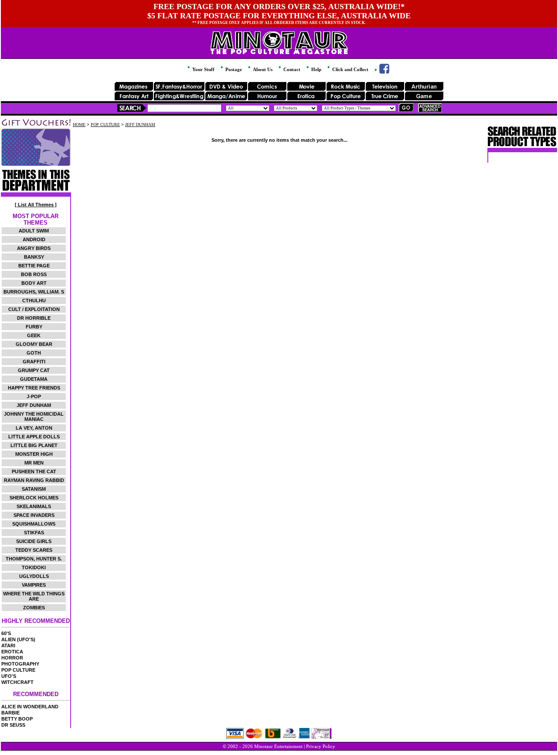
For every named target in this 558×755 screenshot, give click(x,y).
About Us (262, 69)
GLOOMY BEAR (34, 344)
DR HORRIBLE (34, 318)
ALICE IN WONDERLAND (29, 706)
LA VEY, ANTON (34, 427)
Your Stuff (202, 69)
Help (315, 69)
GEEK (34, 335)
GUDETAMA (34, 379)
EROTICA (12, 651)
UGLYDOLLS (34, 576)
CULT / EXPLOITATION (34, 309)
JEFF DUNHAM (34, 405)
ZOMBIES (34, 607)
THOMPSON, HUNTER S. (34, 558)
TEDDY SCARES (33, 550)
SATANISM (34, 489)
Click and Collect (349, 69)
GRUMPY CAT (34, 370)
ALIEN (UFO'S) (18, 639)
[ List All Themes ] (36, 204)
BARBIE (10, 712)
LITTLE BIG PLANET (34, 445)
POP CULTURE (18, 670)
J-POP (34, 396)
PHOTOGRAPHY (20, 663)
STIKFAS (34, 532)
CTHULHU (34, 300)
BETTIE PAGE (34, 265)
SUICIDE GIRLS (33, 541)
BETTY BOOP (17, 718)
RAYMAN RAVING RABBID (34, 480)
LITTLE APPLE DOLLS (34, 436)
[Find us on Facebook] (381, 72)
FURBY (34, 326)
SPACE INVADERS (34, 515)
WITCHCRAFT (17, 682)
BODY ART (34, 283)
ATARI (8, 645)
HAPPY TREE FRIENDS (34, 387)
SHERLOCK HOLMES (34, 497)
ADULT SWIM (34, 230)
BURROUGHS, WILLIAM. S (33, 291)
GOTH (34, 352)
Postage (233, 69)
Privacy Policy (320, 746)
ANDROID (34, 239)
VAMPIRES (34, 585)
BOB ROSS (34, 274)
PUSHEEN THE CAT (34, 471)
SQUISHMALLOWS (33, 523)
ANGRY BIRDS (34, 248)
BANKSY (34, 257)
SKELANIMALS (34, 506)
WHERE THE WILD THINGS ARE (34, 596)
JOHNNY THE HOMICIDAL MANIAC (34, 416)
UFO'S (8, 676)
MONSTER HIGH (34, 454)
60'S (6, 633)
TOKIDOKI (34, 567)
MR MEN (34, 462)
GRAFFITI (34, 361)
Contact (291, 69)
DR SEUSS (13, 725)
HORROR (12, 657)
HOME (79, 124)
